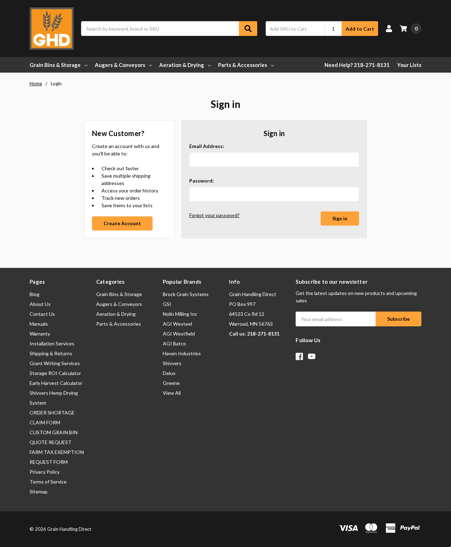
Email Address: (206, 146)
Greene (171, 383)
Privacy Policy (45, 472)
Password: (201, 181)
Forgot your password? (214, 215)
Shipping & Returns (51, 353)
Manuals (39, 324)
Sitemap (39, 491)
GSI (167, 304)
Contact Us (42, 314)
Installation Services (52, 343)
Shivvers (172, 363)
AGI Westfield (179, 334)
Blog (34, 294)
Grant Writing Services (55, 363)
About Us (40, 304)
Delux (169, 373)
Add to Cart (360, 29)
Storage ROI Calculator (55, 373)
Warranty (40, 334)
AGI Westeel (177, 324)
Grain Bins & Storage (55, 65)
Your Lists (409, 65)
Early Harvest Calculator (56, 383)
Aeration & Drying (181, 65)
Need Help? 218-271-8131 (357, 65)
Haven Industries (182, 353)
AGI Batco (174, 343)
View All (172, 393)
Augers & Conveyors (120, 65)
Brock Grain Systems (186, 294)
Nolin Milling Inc (180, 314)
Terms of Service (48, 482)
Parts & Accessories (242, 65)
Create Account (122, 223)
